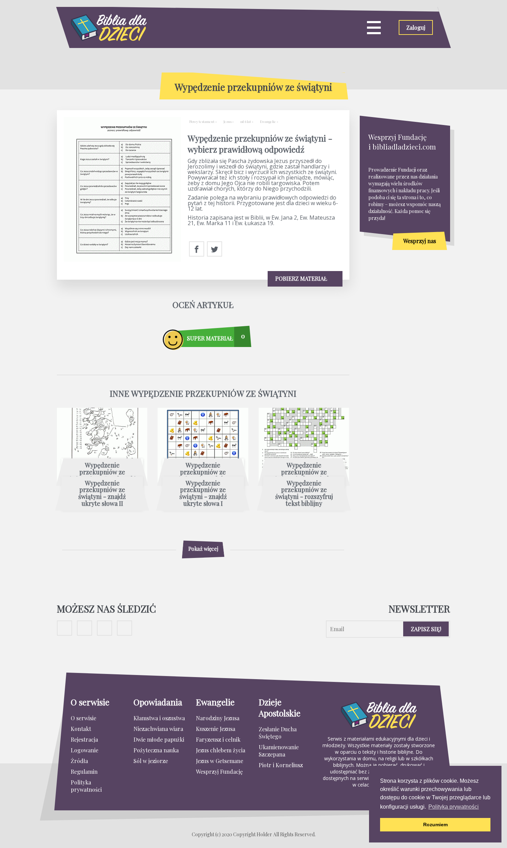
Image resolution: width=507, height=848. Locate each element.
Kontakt (81, 728)
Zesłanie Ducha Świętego (278, 732)
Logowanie (84, 750)
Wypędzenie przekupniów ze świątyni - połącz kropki (102, 472)
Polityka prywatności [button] (453, 807)
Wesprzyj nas (419, 240)
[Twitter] (214, 249)
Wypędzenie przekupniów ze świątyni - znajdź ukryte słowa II (102, 493)
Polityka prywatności (86, 786)
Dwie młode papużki (158, 739)
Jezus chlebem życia (220, 750)
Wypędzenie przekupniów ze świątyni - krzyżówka (304, 472)
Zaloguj (415, 27)
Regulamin (84, 771)
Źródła (79, 760)
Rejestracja (84, 739)
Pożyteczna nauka (156, 750)
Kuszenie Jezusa (215, 728)
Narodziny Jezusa (217, 718)
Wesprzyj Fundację (219, 771)
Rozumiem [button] (435, 824)
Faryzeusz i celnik (218, 739)
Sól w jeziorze (150, 760)
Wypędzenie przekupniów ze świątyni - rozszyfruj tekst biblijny (304, 493)
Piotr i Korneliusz (281, 765)
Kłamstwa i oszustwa (159, 718)
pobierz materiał (301, 278)
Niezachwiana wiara (158, 728)
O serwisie (83, 718)
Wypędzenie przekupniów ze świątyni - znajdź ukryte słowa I (203, 493)
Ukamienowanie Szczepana (279, 750)
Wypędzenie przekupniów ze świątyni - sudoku (203, 472)
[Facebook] (197, 249)
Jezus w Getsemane (219, 760)
